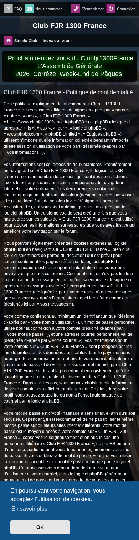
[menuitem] (13, 9)
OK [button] (40, 527)
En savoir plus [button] (29, 509)
